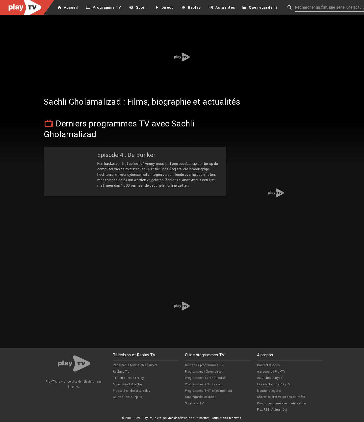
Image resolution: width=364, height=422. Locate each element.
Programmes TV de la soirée (205, 378)
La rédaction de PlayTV (273, 384)
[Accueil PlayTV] (74, 364)
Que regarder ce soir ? (200, 397)
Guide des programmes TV (204, 365)
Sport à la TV (194, 403)
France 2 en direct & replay (131, 390)
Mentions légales (269, 390)
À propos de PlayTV (271, 371)
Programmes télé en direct (204, 371)
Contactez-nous (268, 365)
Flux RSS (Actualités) (272, 409)
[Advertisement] (182, 57)
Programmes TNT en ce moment (208, 390)
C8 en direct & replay (127, 397)
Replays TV (121, 371)
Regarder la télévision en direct (135, 365)
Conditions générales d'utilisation (281, 403)
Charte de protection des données (281, 397)
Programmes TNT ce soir (203, 384)
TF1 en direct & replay (128, 378)
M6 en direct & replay (127, 384)
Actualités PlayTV (270, 378)
